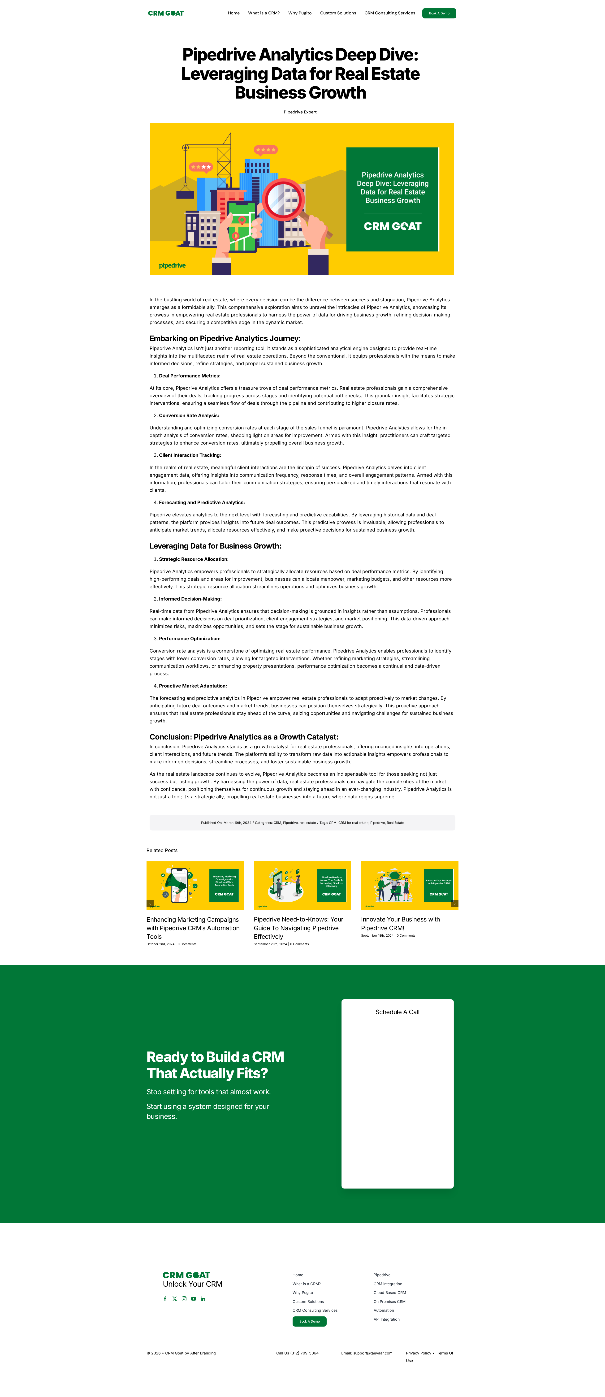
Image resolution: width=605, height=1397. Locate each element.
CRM (277, 823)
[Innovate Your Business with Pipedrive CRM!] (409, 885)
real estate (308, 823)
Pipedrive (417, 300)
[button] (150, 903)
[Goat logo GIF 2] (166, 13)
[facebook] (165, 1299)
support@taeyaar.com (373, 1353)
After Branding (203, 1353)
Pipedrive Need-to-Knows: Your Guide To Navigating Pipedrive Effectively (298, 928)
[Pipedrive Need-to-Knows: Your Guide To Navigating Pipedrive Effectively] (302, 885)
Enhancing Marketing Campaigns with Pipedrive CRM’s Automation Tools (193, 928)
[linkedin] (203, 1299)
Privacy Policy (418, 1353)
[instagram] (184, 1299)
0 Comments (187, 944)
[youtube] (193, 1299)
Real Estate (395, 823)
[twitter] (174, 1299)
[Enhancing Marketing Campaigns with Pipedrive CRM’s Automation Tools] (195, 885)
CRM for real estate (353, 823)
